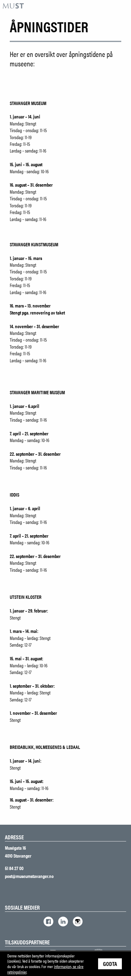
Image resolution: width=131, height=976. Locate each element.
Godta (110, 963)
